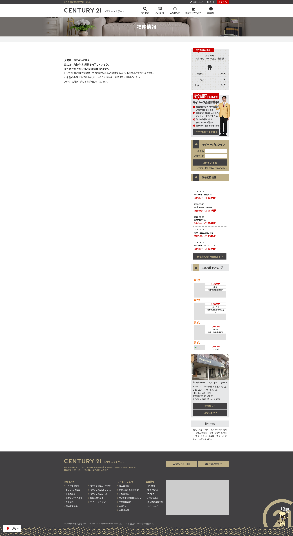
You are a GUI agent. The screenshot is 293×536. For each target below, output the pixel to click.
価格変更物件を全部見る (208, 256)
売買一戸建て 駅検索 (218, 432)
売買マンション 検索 (219, 429)
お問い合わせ (215, 463)
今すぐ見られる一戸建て (100, 485)
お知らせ (123, 506)
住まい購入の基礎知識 (129, 490)
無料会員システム (97, 498)
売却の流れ (124, 494)
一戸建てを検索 (72, 485)
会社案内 (208, 405)
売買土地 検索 (201, 432)
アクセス (150, 494)
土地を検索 (70, 494)
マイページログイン (98, 502)
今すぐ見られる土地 (98, 494)
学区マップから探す (74, 498)
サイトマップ (152, 506)
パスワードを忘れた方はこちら (211, 168)
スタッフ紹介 (209, 412)
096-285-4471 (198, 2)
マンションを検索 (73, 490)
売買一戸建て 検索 (200, 429)
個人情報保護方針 (155, 502)
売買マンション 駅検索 (204, 436)
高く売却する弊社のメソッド (130, 498)
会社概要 (151, 485)
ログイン (224, 2)
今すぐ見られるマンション (101, 490)
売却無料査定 (125, 502)
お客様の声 (175, 12)
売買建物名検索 (205, 439)
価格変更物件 (72, 506)
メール (211, 2)
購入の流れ (124, 485)
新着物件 (70, 502)
